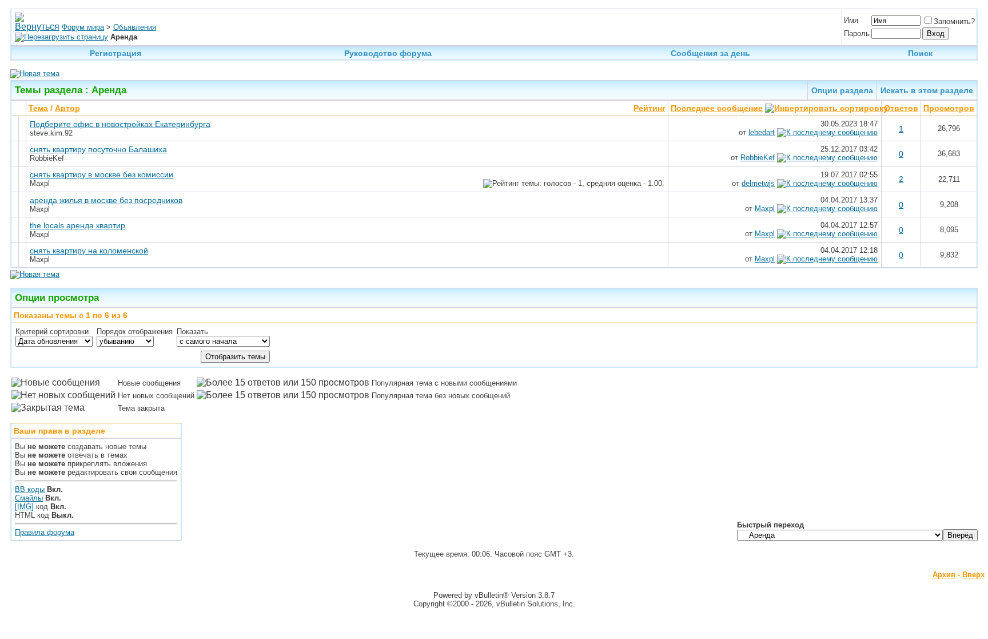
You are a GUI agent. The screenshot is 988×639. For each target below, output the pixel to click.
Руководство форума (388, 53)
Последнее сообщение (717, 108)
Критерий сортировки (52, 331)
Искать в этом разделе (927, 90)
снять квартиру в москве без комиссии (101, 174)
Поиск (920, 53)
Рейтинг (650, 108)
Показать (192, 331)
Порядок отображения (135, 331)
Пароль (857, 33)
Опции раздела (842, 90)
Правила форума (44, 532)
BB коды (30, 489)
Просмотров (948, 108)
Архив (944, 574)
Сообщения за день (710, 53)
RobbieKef (757, 157)
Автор (67, 108)
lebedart (761, 132)
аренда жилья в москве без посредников (106, 200)
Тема (38, 108)
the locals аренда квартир (77, 225)
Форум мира (83, 27)
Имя (851, 20)
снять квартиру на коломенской (89, 250)
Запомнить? (954, 21)
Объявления (134, 27)
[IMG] (24, 506)
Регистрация (115, 53)
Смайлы (29, 498)
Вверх (973, 574)
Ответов (901, 108)
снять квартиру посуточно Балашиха (98, 149)
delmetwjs (758, 183)
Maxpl (765, 208)
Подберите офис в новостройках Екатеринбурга (120, 124)
